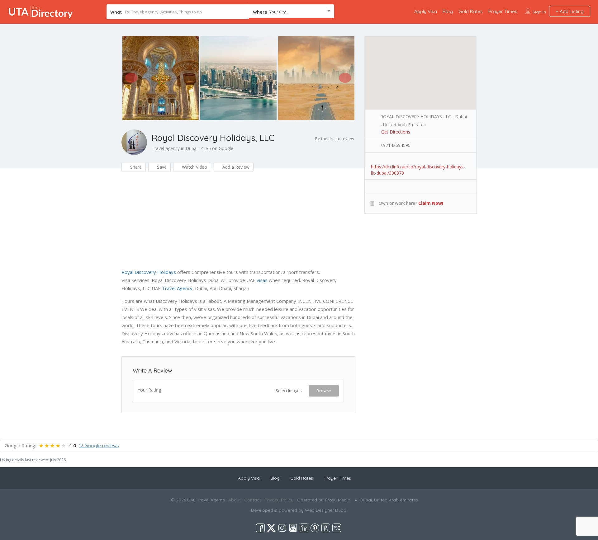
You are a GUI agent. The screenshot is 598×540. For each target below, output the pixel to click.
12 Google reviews (99, 445)
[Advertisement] (238, 224)
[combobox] (291, 12)
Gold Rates (470, 11)
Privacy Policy (278, 500)
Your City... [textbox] (279, 12)
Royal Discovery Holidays (148, 272)
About (234, 500)
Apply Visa (425, 11)
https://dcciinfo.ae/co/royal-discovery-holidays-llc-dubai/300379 (418, 167)
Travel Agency (177, 288)
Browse (323, 390)
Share (135, 167)
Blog (448, 11)
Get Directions (395, 132)
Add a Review (235, 167)
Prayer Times (502, 11)
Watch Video (194, 167)
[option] (160, 78)
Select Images (289, 390)
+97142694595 (395, 145)
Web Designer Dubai (326, 510)
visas (262, 280)
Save (161, 167)
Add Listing (571, 11)
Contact (252, 500)
